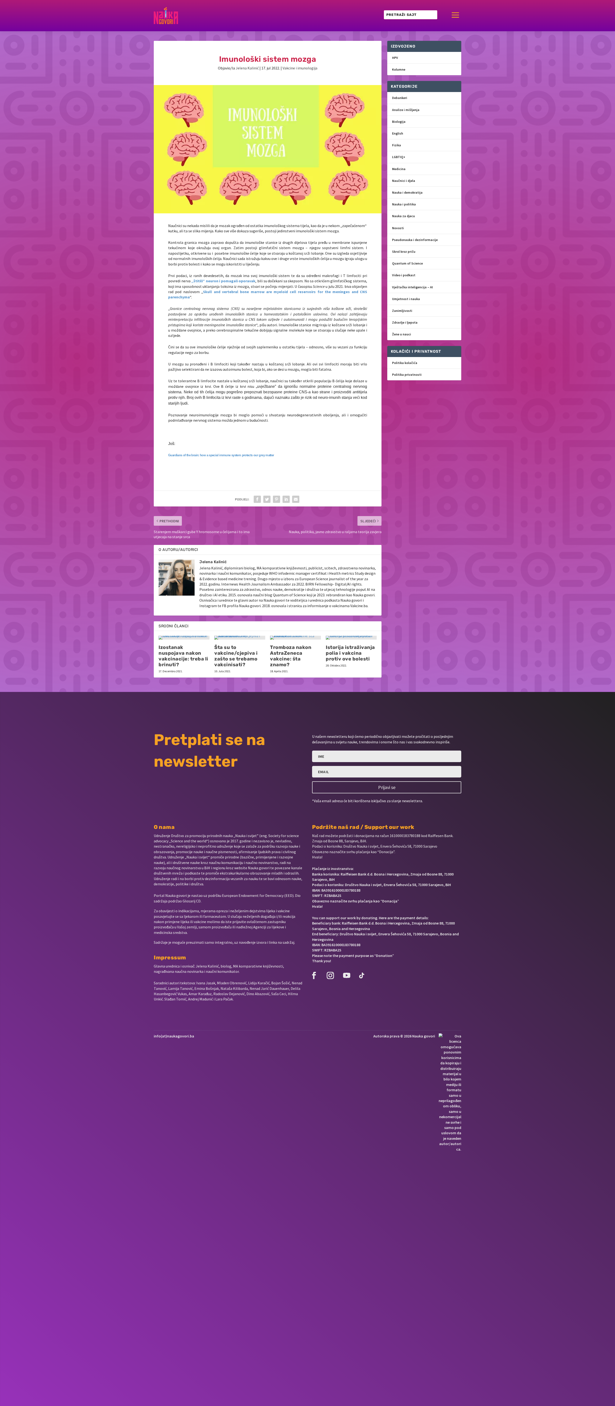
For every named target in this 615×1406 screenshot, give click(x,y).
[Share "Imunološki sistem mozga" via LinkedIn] (286, 499)
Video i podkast (403, 275)
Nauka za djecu (403, 216)
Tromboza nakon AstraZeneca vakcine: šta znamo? (290, 655)
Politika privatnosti (407, 374)
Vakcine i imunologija (300, 68)
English (397, 133)
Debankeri (399, 98)
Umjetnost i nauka (406, 299)
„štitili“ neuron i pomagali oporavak (223, 280)
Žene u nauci (401, 334)
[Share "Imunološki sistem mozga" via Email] (296, 499)
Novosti (398, 228)
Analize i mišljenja (405, 110)
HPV (395, 58)
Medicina (399, 169)
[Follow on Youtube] (346, 975)
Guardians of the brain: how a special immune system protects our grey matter (221, 455)
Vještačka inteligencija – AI (412, 287)
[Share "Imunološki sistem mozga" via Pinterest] (276, 499)
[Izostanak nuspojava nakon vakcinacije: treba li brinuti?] (184, 638)
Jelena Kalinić (247, 68)
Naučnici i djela (403, 181)
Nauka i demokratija (407, 192)
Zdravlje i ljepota (405, 322)
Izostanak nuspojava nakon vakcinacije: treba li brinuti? (183, 655)
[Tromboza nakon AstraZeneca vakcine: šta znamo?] (295, 638)
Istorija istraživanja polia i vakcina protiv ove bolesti (350, 653)
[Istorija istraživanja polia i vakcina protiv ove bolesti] (351, 638)
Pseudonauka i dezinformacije (415, 240)
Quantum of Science (407, 263)
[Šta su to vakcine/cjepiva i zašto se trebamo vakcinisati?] (239, 638)
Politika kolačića (404, 363)
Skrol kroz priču (403, 251)
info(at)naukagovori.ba (174, 1036)
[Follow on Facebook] (314, 975)
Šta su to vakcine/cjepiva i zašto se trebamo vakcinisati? (236, 655)
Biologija (399, 121)
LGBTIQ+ (398, 157)
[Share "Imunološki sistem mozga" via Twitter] (267, 499)
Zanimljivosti (402, 310)
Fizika (396, 145)
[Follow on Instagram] (330, 975)
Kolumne (398, 69)
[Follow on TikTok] (361, 975)
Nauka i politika (404, 204)
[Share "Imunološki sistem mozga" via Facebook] (257, 499)
